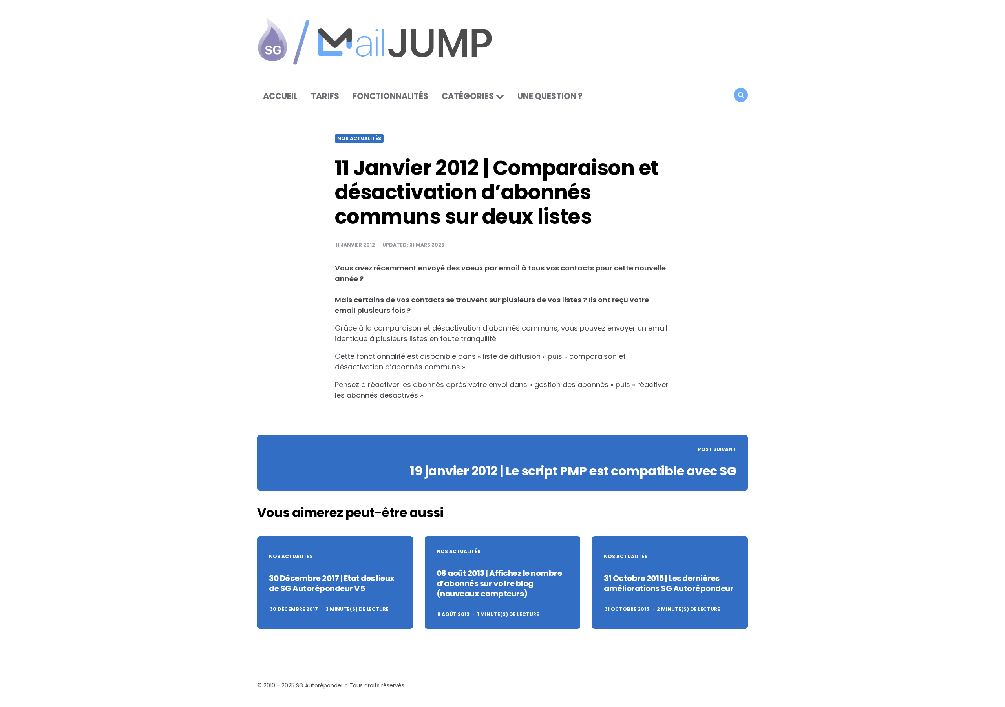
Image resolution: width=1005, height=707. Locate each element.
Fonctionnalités (390, 96)
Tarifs (325, 96)
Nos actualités (359, 138)
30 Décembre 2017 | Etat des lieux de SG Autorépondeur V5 (332, 583)
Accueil (280, 96)
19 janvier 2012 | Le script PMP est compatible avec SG (573, 471)
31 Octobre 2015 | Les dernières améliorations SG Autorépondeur (668, 583)
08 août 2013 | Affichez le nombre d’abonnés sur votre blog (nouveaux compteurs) (499, 583)
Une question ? (550, 96)
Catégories (468, 96)
